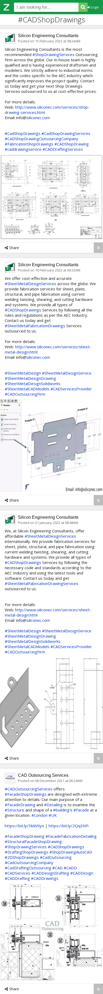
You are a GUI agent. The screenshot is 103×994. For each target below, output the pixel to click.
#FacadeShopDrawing (24, 836)
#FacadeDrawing (20, 804)
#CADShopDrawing (71, 144)
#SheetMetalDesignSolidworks (32, 383)
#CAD (57, 867)
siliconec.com (38, 117)
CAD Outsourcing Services (43, 775)
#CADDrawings (44, 878)
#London (39, 815)
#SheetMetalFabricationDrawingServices (41, 583)
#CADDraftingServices (63, 149)
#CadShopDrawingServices (65, 133)
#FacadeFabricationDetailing (71, 836)
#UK (53, 815)
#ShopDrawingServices (53, 54)
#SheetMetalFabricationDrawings (35, 325)
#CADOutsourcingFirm (25, 394)
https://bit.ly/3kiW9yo (24, 825)
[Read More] (98, 248)
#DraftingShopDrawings (26, 852)
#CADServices (17, 873)
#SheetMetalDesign (23, 373)
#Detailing (53, 804)
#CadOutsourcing (56, 857)
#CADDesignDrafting (50, 873)
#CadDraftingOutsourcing (28, 867)
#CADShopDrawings (23, 309)
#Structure (14, 810)
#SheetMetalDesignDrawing (30, 378)
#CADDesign (81, 873)
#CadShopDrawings (22, 133)
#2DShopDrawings (22, 857)
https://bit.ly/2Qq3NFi (68, 825)
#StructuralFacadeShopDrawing (33, 841)
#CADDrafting (17, 878)
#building (61, 810)
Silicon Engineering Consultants (48, 35)
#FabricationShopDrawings (29, 144)
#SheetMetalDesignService (66, 373)
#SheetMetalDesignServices (30, 283)
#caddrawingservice (23, 149)
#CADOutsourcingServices (29, 788)
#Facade (81, 810)
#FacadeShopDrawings (25, 794)
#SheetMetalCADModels (27, 388)
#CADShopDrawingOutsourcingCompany (41, 138)
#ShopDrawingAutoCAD (70, 852)
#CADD (70, 867)
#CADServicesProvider (71, 388)
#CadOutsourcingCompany (29, 862)
